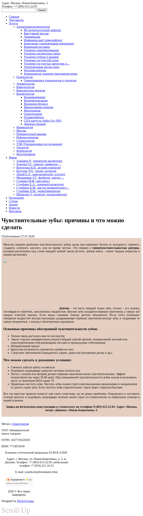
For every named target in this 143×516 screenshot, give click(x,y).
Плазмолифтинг (34, 117)
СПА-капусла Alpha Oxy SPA (42, 120)
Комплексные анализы (30, 90)
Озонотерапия (33, 113)
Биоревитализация (35, 100)
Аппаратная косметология (33, 26)
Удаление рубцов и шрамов (41, 56)
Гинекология (24, 77)
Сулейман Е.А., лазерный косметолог (40, 184)
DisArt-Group (25, 501)
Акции (13, 204)
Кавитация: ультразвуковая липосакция (49, 43)
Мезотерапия (32, 110)
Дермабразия (32, 36)
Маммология (24, 127)
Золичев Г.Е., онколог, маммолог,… (38, 164)
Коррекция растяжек (37, 46)
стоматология (20, 423)
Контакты (15, 211)
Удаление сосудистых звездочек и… (47, 63)
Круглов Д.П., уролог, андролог (36, 170)
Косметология (25, 93)
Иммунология (25, 87)
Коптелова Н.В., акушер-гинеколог (38, 167)
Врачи (13, 157)
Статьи (13, 201)
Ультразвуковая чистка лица (41, 67)
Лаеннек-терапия (35, 124)
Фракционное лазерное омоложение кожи (50, 73)
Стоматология (25, 140)
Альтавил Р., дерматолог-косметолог (39, 160)
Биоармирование (34, 97)
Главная (14, 16)
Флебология (24, 150)
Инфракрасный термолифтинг (43, 40)
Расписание (16, 197)
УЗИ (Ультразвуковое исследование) (39, 144)
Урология (22, 147)
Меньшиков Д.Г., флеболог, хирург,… (40, 177)
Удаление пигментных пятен (42, 53)
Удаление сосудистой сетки (41, 60)
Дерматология (25, 83)
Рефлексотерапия (27, 137)
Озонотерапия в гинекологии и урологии (50, 80)
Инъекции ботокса (36, 103)
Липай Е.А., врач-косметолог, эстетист (40, 174)
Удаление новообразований (41, 50)
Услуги (13, 23)
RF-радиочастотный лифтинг (42, 30)
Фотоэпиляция (25, 154)
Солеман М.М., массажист (33, 181)
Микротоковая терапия (38, 107)
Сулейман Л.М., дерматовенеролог (38, 191)
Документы (16, 20)
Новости (14, 207)
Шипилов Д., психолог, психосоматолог (41, 194)
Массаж (21, 130)
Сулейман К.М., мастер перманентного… (42, 187)
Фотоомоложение (35, 70)
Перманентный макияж (31, 134)
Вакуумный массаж (36, 33)
